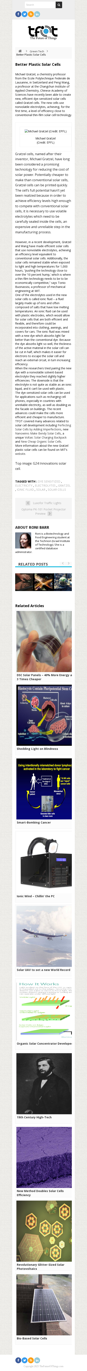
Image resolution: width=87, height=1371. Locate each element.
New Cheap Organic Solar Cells (41, 441)
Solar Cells (57, 489)
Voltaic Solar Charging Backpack (46, 437)
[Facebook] (18, 14)
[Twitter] (24, 14)
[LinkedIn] (37, 14)
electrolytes (45, 485)
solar (40, 489)
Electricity (23, 485)
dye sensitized (49, 481)
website (20, 454)
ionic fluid (25, 489)
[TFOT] (43, 31)
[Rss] (31, 14)
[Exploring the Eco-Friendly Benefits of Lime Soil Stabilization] (24, 582)
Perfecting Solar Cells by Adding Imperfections (43, 427)
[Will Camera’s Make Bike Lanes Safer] (43, 581)
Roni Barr (39, 527)
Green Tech (37, 51)
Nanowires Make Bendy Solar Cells (38, 433)
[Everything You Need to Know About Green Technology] (63, 582)
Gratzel (64, 485)
